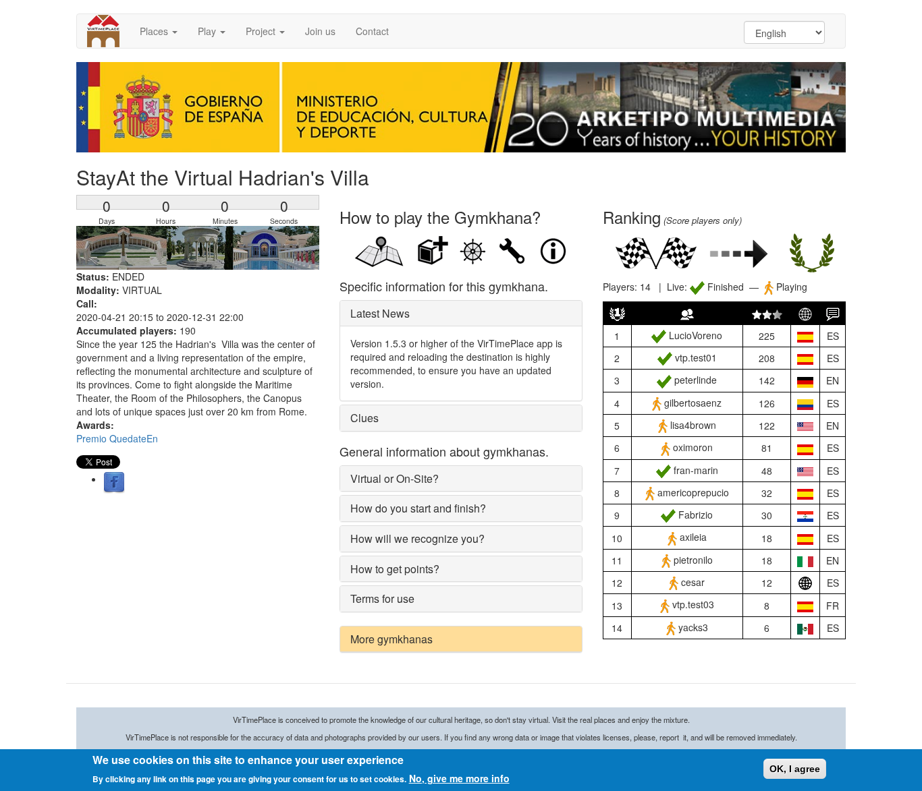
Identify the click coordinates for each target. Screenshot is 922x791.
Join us (320, 31)
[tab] (461, 313)
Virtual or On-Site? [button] (394, 478)
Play (208, 31)
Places (155, 31)
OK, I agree (794, 768)
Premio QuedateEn (117, 438)
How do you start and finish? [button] (418, 508)
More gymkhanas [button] (391, 639)
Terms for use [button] (382, 598)
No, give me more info (459, 777)
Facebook (114, 483)
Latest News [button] (380, 313)
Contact (372, 31)
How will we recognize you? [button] (417, 538)
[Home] (108, 31)
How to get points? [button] (394, 569)
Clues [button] (364, 418)
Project (262, 31)
